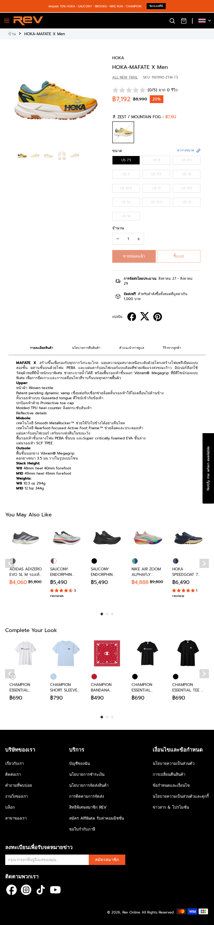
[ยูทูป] (55, 889)
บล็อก (10, 807)
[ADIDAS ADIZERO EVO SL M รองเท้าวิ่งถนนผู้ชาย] (25, 538)
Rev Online (131, 912)
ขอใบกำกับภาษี (82, 829)
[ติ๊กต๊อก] (40, 889)
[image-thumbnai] (22, 156)
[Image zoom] (55, 101)
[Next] (204, 563)
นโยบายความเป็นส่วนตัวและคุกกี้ (181, 796)
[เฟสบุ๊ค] (11, 889)
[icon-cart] (184, 20)
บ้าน (12, 34)
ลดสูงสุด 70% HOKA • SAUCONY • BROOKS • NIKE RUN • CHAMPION (94, 6)
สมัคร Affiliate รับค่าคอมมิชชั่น (96, 818)
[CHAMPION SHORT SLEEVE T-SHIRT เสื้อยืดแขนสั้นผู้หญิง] (66, 653)
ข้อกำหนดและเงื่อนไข (171, 785)
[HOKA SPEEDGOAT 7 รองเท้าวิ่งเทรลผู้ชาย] (188, 538)
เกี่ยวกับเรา (14, 763)
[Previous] (10, 563)
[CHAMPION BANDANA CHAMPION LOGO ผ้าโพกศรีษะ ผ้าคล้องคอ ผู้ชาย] (107, 653)
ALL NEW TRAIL (125, 77)
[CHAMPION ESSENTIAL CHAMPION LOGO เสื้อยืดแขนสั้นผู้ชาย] (25, 653)
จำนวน (118, 228)
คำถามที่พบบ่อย (18, 785)
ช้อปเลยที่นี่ (156, 6)
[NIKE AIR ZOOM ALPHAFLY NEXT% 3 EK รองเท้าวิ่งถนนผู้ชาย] (148, 538)
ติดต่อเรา (13, 774)
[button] (134, 256)
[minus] (117, 238)
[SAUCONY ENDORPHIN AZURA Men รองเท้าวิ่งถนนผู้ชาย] (66, 538)
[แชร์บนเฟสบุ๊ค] (132, 317)
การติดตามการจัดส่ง (86, 796)
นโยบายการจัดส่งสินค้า (89, 785)
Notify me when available (208, 468)
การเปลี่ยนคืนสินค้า (169, 774)
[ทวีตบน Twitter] (144, 316)
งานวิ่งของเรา (16, 796)
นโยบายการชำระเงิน (86, 774)
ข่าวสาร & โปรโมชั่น (171, 807)
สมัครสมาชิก (107, 860)
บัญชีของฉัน (79, 763)
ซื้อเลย (178, 256)
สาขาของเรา (16, 818)
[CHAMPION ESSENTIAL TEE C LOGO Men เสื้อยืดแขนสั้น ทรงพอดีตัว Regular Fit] (188, 653)
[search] (172, 20)
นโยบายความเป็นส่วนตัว (173, 763)
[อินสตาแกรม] (26, 889)
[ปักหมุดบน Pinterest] (157, 317)
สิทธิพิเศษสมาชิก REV (87, 807)
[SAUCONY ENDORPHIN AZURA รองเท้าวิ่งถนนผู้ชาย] (107, 538)
